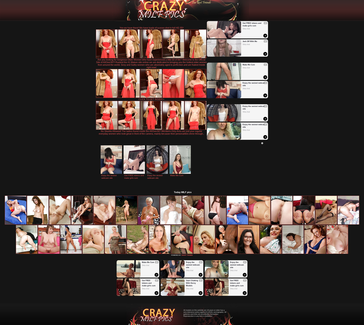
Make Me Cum (249, 65)
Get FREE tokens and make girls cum (252, 24)
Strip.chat (246, 29)
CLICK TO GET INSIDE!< (151, 99)
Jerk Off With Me (250, 41)
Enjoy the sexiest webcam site (254, 84)
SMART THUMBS (187, 255)
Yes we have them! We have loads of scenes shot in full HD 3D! (151, 28)
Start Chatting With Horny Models (192, 283)
